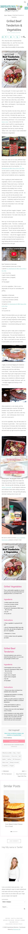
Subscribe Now (14, 472)
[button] (14, 459)
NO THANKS (14, 475)
